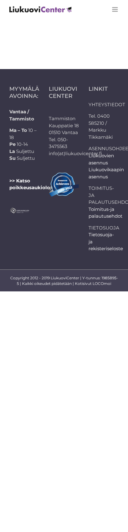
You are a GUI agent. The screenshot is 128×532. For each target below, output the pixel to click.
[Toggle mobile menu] (115, 9)
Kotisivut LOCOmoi (93, 283)
